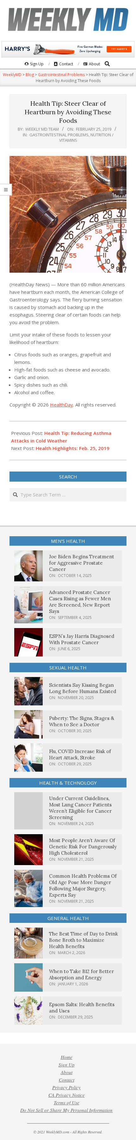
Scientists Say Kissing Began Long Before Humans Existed (82, 688)
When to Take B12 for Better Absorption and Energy (81, 974)
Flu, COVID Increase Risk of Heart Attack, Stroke (80, 754)
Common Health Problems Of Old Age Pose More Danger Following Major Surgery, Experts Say (83, 885)
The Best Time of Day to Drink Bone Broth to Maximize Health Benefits (83, 940)
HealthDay (61, 404)
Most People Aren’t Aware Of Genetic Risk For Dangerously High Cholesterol (83, 846)
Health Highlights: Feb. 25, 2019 (72, 448)
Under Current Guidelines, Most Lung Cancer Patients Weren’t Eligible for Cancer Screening (80, 807)
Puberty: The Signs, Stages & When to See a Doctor (81, 721)
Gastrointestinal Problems (59, 135)
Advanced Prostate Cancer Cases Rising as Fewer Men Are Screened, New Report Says (80, 601)
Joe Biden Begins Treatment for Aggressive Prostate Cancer (81, 563)
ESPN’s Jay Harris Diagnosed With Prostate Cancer (81, 639)
